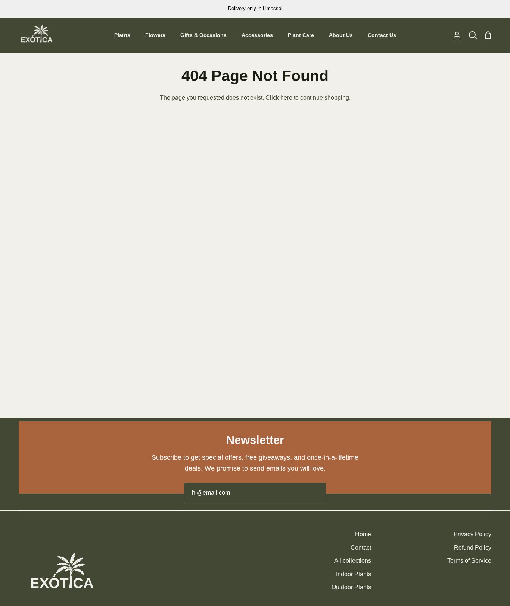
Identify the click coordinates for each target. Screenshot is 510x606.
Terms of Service (469, 560)
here (286, 97)
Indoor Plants (353, 574)
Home (363, 534)
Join (309, 493)
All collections (352, 560)
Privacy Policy (472, 534)
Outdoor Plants (351, 587)
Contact (361, 547)
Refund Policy (472, 547)
